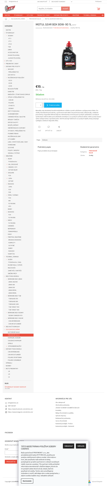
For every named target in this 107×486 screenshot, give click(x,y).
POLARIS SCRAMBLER (14, 360)
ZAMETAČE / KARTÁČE (15, 271)
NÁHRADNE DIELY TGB (14, 296)
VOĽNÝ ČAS (11, 254)
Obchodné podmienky (58, 2)
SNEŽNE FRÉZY (12, 273)
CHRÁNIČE (11, 226)
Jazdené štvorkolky (14, 58)
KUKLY (10, 234)
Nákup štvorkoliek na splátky (65, 413)
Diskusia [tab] (44, 140)
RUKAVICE (11, 184)
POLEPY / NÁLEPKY (13, 150)
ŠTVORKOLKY (10, 33)
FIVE (9, 192)
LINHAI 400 (11, 285)
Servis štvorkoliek (61, 421)
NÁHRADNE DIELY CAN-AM (15, 318)
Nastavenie (27, 481)
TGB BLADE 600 (13, 301)
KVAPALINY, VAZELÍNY (14, 338)
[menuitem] (7, 15)
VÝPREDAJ (9, 363)
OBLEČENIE (9, 156)
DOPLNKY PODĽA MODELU (14, 349)
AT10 (10, 44)
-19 (9, 374)
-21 (9, 377)
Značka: (75, 28)
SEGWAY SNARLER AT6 (15, 315)
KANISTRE (11, 92)
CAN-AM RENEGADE (14, 321)
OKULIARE (11, 173)
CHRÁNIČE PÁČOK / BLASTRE (16, 117)
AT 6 (9, 41)
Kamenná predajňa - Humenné (65, 426)
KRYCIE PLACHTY (13, 122)
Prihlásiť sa (10, 462)
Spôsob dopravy (61, 416)
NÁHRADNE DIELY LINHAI (15, 279)
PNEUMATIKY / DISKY (12, 64)
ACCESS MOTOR (13, 52)
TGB (9, 47)
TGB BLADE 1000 (13, 304)
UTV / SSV (9, 61)
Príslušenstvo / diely (14, 262)
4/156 (10, 86)
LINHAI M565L (12, 293)
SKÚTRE (8, 30)
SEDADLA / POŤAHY (14, 153)
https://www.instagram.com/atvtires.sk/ (20, 412)
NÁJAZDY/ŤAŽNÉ (13, 89)
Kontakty (58, 410)
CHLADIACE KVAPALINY (14, 341)
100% (10, 178)
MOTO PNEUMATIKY (12, 369)
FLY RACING (11, 204)
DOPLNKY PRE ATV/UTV (13, 66)
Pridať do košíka (54, 105)
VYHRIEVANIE (12, 145)
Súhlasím (80, 446)
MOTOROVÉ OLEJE (14, 332)
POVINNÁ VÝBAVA (13, 134)
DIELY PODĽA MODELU (12, 276)
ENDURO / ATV (12, 167)
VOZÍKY (10, 260)
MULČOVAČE (11, 268)
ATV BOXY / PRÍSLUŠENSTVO (16, 131)
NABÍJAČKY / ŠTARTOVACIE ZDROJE (19, 94)
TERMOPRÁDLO (13, 232)
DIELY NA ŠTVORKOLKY (13, 327)
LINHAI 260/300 (12, 282)
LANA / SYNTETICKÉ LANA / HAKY (18, 142)
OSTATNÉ (11, 148)
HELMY (10, 159)
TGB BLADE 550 (13, 299)
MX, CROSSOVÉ (13, 164)
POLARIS (11, 103)
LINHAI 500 (11, 287)
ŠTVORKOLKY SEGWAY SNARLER (15, 387)
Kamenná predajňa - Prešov (64, 424)
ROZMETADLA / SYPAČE (15, 265)
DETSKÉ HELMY (13, 170)
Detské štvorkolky (13, 55)
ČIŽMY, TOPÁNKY (13, 195)
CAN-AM (10, 100)
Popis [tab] (38, 140)
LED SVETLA (11, 75)
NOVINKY (8, 366)
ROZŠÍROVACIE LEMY (14, 136)
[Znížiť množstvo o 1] (43, 106)
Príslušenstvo (12, 162)
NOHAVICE (11, 212)
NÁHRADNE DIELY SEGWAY (16, 313)
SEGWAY (10, 36)
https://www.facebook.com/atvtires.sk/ (20, 409)
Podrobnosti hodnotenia (61, 28)
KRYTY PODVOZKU (13, 111)
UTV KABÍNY (11, 139)
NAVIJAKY (11, 69)
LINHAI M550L (12, 290)
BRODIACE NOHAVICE (14, 240)
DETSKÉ (10, 181)
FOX (9, 176)
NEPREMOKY (12, 229)
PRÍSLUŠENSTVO (13, 72)
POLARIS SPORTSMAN (15, 357)
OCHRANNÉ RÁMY (13, 114)
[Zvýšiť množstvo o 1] (43, 104)
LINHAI (10, 50)
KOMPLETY (11, 243)
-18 (9, 371)
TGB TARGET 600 (13, 310)
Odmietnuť (68, 446)
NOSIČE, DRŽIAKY (13, 125)
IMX (9, 201)
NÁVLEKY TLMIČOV (13, 120)
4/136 (10, 83)
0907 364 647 (12, 406)
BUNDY (10, 209)
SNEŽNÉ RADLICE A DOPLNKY (16, 128)
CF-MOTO (11, 106)
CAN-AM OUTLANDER (14, 324)
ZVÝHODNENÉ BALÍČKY (14, 346)
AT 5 (9, 38)
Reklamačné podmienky (63, 418)
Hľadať (65, 9)
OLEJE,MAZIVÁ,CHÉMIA (13, 329)
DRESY (10, 220)
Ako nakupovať (42, 2)
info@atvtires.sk (13, 403)
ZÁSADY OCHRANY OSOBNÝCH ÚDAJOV (67, 408)
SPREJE (10, 343)
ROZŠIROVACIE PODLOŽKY (16, 78)
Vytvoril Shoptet (97, 482)
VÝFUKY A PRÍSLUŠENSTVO (16, 97)
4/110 (10, 80)
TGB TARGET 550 (13, 307)
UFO (9, 206)
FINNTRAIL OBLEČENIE (14, 237)
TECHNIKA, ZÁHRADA (12, 257)
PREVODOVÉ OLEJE (14, 335)
